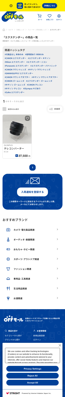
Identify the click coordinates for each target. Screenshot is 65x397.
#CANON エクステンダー (15, 58)
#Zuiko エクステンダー (14, 92)
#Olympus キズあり (32, 88)
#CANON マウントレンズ (15, 69)
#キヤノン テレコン (13, 88)
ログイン (37, 339)
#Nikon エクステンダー (15, 62)
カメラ (10, 30)
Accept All (32, 382)
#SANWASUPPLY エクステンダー (19, 73)
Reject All (32, 375)
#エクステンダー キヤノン (39, 58)
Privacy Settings (32, 368)
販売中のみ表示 (13, 109)
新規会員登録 (39, 335)
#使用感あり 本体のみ (34, 54)
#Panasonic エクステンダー (17, 65)
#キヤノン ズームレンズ (15, 84)
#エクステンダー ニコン (37, 62)
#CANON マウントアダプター (17, 77)
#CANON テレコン (35, 84)
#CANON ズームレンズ (14, 81)
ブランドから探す (12, 339)
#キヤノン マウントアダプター (45, 77)
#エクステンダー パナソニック (43, 65)
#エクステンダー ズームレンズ (39, 81)
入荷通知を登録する (32, 192)
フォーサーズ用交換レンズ (37, 30)
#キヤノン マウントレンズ (39, 69)
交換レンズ (20, 30)
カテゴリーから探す (13, 335)
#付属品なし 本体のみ (14, 54)
